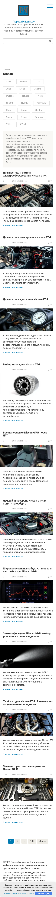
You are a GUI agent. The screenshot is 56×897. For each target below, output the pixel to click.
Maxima (37, 88)
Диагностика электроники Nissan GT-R (27, 237)
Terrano (39, 117)
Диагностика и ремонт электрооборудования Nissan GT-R (25, 174)
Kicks (22, 88)
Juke (8, 88)
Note (40, 96)
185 (32, 841)
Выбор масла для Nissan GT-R (22, 364)
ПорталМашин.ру (24, 21)
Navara (25, 96)
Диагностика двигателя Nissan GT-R (25, 299)
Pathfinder (41, 103)
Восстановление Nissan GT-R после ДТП (25, 434)
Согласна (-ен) (43, 893)
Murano (10, 96)
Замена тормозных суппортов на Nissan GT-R (24, 768)
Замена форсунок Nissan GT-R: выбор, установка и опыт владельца (27, 635)
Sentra (38, 110)
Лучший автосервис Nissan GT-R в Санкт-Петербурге (24, 502)
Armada (23, 81)
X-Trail (23, 124)
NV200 (24, 103)
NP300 (9, 103)
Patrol (9, 110)
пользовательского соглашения (19, 893)
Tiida (8, 124)
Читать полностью (13, 225)
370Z (8, 81)
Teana (24, 117)
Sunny (9, 117)
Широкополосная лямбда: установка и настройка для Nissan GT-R (27, 570)
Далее (42, 841)
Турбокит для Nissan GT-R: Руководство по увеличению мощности (28, 703)
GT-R (38, 81)
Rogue (24, 110)
